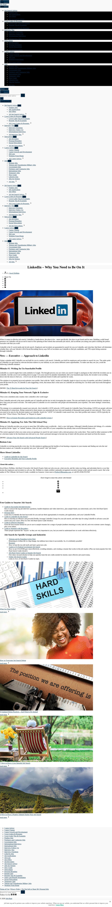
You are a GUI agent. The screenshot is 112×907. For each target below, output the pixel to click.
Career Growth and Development (20, 55)
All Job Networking (16, 50)
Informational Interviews (17, 36)
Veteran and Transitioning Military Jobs (22, 68)
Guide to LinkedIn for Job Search (16, 457)
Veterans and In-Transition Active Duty (22, 539)
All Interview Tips (15, 39)
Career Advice (9, 51)
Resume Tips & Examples (18, 25)
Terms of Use (4, 889)
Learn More (60, 905)
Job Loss (12, 57)
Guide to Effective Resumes (14, 522)
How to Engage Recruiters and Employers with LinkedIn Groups (29, 418)
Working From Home (16, 59)
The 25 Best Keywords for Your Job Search (22, 388)
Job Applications (14, 14)
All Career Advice (15, 62)
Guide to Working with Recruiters (16, 528)
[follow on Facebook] (16, 895)
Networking (8, 41)
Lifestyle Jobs (13, 80)
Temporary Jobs (14, 76)
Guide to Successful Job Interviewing (17, 507)
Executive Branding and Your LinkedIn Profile (20, 459)
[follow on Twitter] (11, 895)
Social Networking (15, 47)
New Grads (13, 78)
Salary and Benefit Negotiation (15, 877)
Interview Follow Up (16, 34)
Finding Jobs (13, 12)
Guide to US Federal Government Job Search (24, 547)
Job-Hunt (3, 4)
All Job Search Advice (17, 19)
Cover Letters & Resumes (13, 21)
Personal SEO (9, 513)
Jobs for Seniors (14, 82)
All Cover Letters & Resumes (19, 28)
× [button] (110, 901)
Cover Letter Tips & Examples (19, 23)
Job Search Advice (10, 10)
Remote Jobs (13, 66)
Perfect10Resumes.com (63, 472)
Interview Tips (9, 30)
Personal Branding (15, 45)
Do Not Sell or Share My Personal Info (35, 889)
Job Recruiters (14, 43)
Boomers (12, 543)
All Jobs (12, 85)
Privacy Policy (15, 889)
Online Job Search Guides (18, 557)
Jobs (5, 64)
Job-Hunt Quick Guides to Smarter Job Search (25, 553)
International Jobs (15, 74)
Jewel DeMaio (14, 273)
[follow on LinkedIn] (14, 895)
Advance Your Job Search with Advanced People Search (26, 438)
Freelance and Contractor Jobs (19, 72)
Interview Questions (16, 32)
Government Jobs (15, 70)
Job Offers (12, 16)
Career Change (14, 53)
